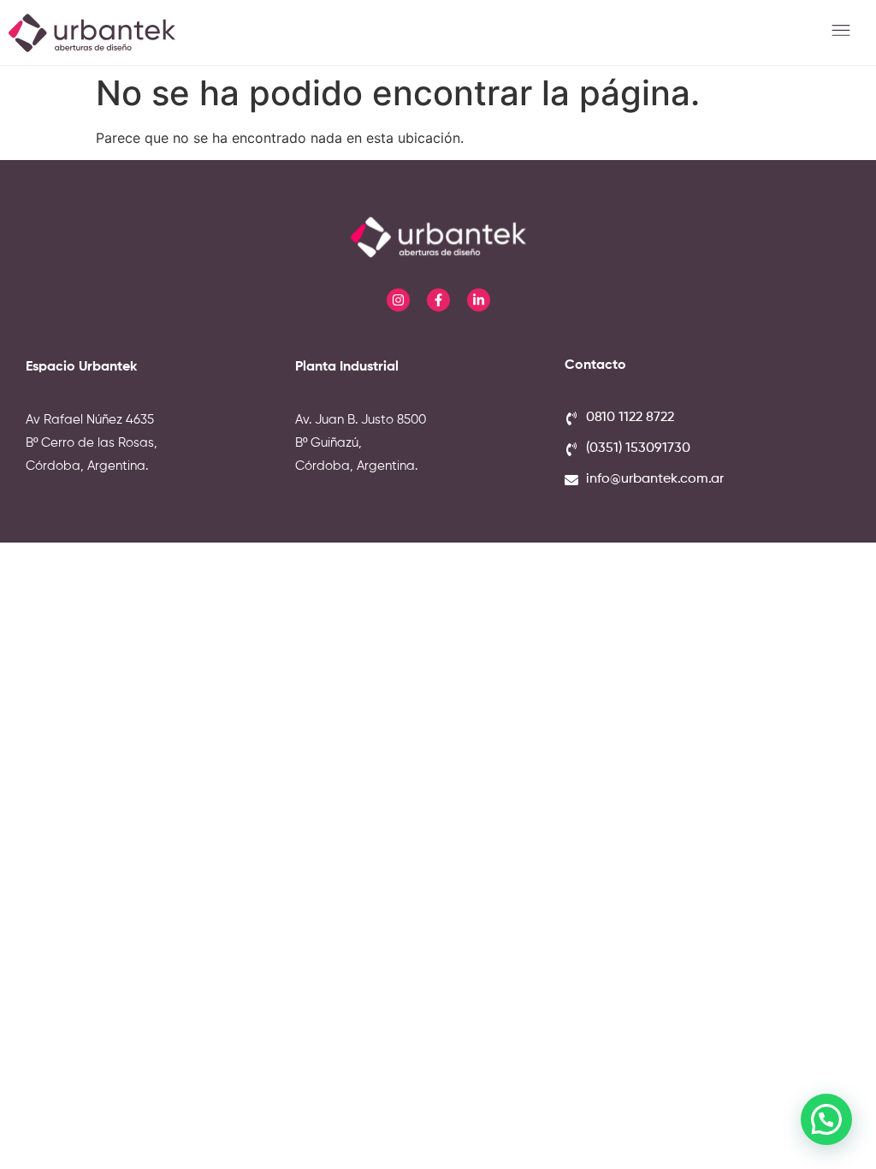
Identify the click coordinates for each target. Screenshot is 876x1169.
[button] (841, 32)
